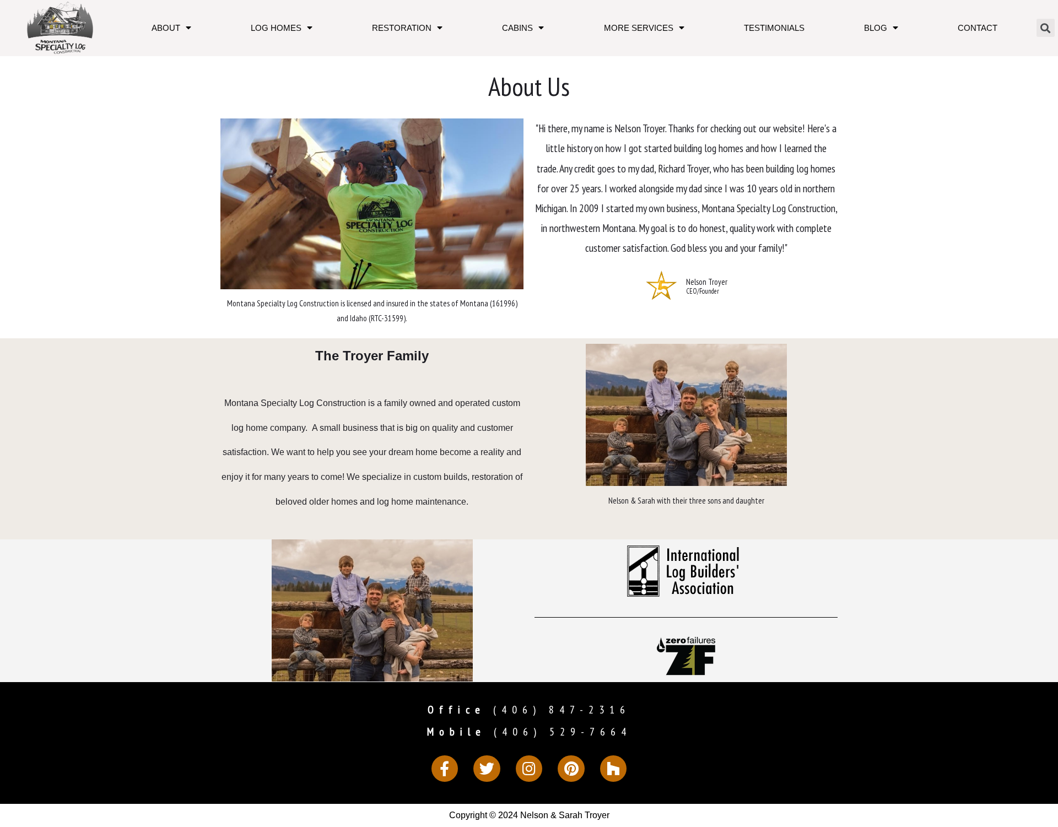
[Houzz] (613, 768)
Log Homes (276, 28)
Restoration (401, 28)
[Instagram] (529, 768)
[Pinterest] (571, 768)
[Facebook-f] (444, 768)
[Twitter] (486, 768)
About (166, 28)
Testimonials (774, 28)
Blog (875, 28)
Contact (977, 28)
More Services (638, 28)
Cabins (517, 28)
